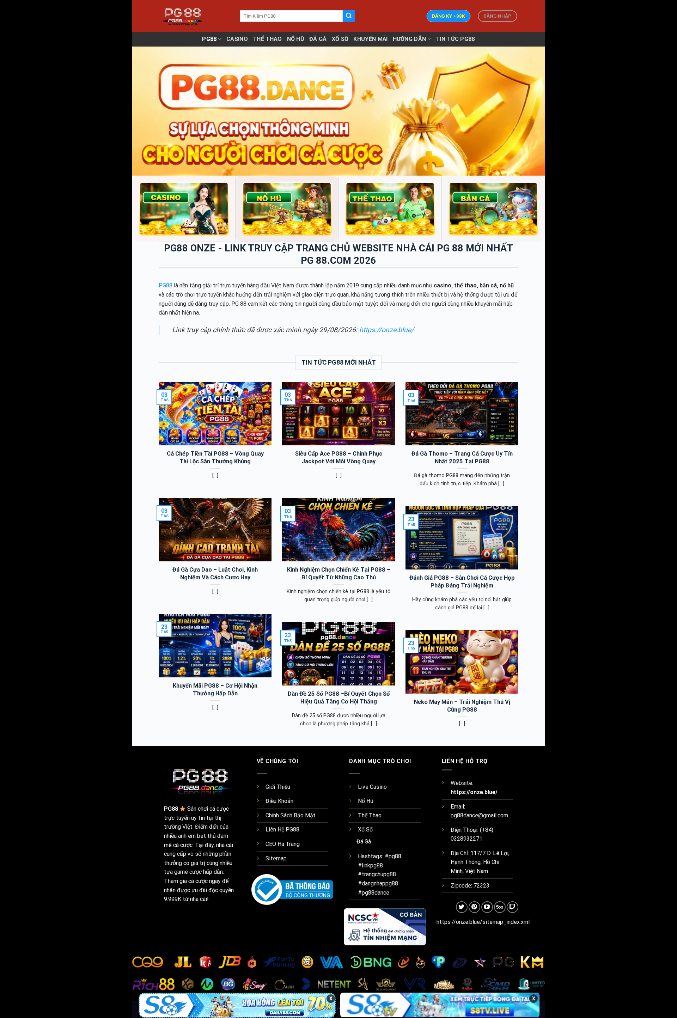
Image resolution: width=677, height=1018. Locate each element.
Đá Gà (318, 39)
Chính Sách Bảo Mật (291, 815)
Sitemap (276, 858)
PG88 (209, 39)
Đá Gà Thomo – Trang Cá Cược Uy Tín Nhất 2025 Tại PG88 (462, 457)
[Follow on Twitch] (512, 907)
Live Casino (372, 787)
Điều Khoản (279, 801)
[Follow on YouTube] (487, 907)
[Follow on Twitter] (462, 907)
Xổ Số (340, 39)
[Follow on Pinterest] (474, 907)
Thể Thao (267, 39)
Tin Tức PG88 (455, 39)
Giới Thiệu (278, 787)
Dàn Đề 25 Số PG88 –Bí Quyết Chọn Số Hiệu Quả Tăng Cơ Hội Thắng (339, 697)
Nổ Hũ (296, 39)
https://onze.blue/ (386, 330)
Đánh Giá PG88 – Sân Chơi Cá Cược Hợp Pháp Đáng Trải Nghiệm (462, 581)
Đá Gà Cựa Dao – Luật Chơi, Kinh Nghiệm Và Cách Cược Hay (215, 573)
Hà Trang (288, 844)
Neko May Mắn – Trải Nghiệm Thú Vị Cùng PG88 (462, 706)
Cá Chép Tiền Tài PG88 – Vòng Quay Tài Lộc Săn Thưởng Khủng (215, 457)
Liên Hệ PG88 (282, 829)
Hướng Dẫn (409, 39)
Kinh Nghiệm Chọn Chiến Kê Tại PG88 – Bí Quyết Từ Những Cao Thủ (338, 573)
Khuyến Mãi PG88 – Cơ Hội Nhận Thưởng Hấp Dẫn (215, 689)
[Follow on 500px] (500, 907)
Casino (237, 39)
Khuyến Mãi (370, 39)
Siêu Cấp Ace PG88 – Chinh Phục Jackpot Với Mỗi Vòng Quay (338, 457)
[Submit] (349, 16)
